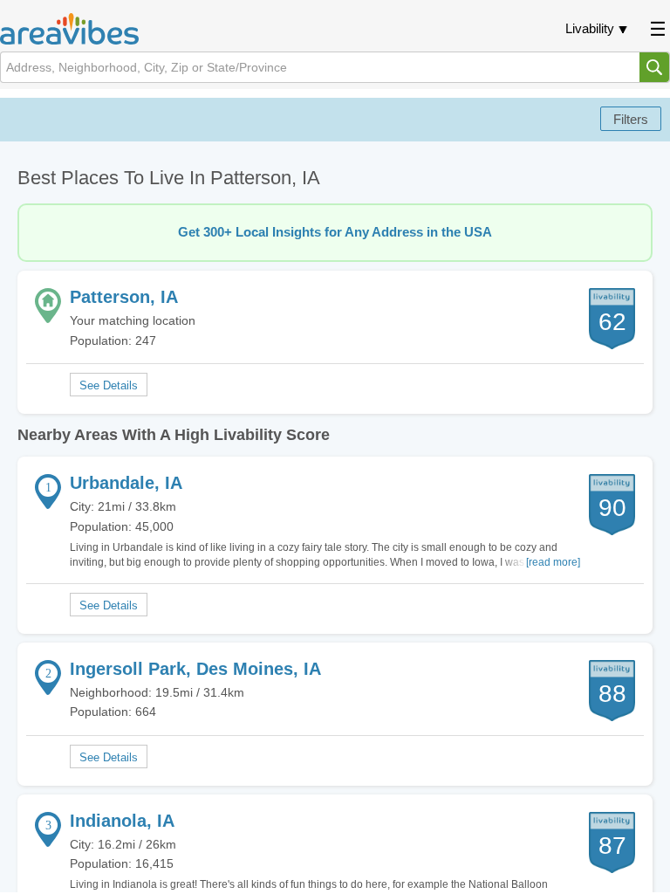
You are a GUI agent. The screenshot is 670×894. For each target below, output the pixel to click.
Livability (589, 28)
